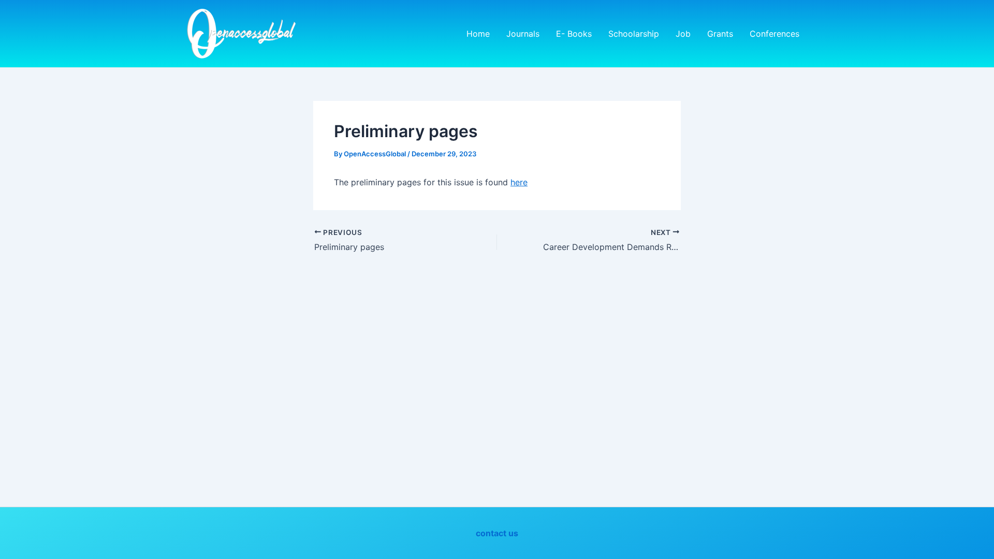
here (519, 182)
